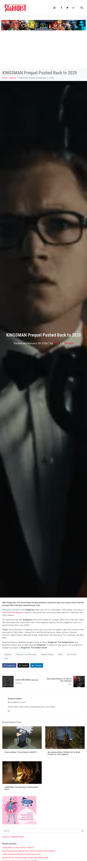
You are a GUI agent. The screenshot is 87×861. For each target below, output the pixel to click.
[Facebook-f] (61, 8)
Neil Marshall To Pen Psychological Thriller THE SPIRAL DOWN (25, 858)
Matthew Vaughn (47, 654)
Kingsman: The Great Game (26, 654)
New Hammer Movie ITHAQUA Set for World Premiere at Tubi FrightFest (28, 851)
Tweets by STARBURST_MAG (13, 837)
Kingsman (8, 654)
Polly (56, 343)
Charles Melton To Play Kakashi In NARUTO (18, 847)
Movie (60, 654)
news (6, 658)
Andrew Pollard (15, 698)
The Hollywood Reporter (12, 612)
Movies (69, 343)
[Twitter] (67, 8)
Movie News (71, 654)
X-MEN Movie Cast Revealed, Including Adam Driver (21, 854)
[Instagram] (73, 8)
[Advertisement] (43, 51)
